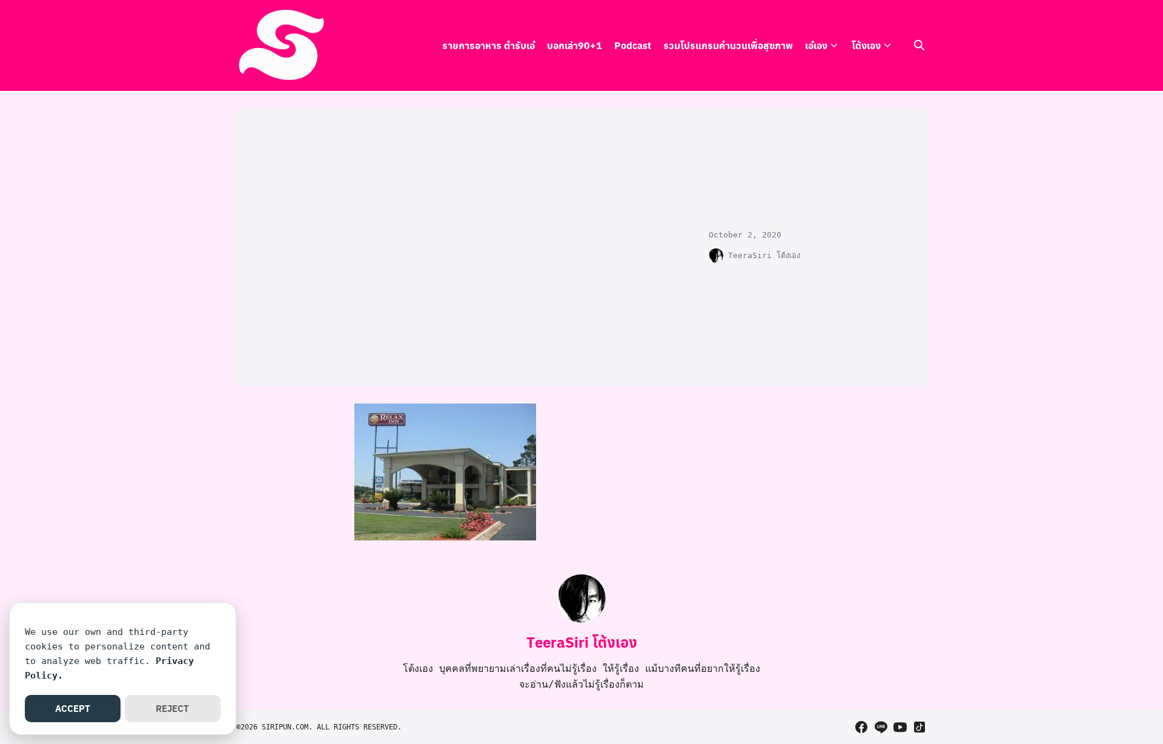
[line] (880, 727)
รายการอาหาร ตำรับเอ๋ (488, 45)
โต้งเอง (866, 45)
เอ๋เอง (816, 45)
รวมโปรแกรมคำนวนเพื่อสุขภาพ (728, 45)
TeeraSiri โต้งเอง (764, 255)
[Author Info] (581, 619)
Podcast (632, 45)
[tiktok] (919, 727)
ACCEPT (72, 708)
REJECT (172, 708)
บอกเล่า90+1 (574, 45)
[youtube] (900, 727)
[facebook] (861, 727)
